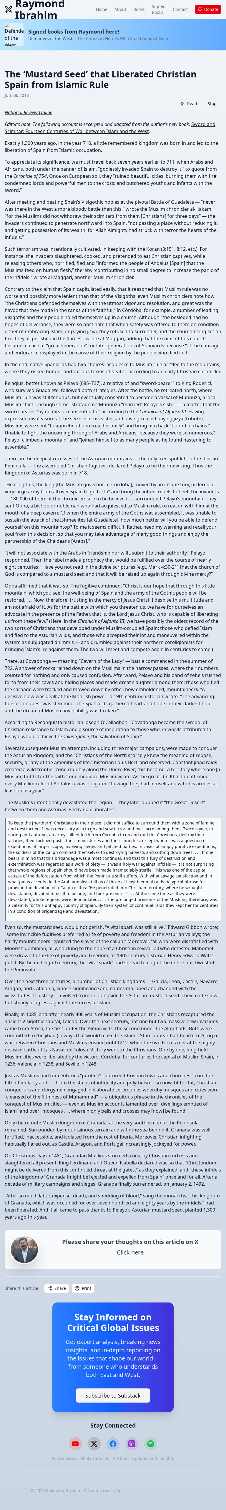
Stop (212, 103)
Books (139, 9)
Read (192, 103)
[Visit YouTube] (75, 1444)
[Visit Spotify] (151, 1444)
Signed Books (159, 9)
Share (60, 1288)
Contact (180, 9)
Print (86, 1288)
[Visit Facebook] (113, 1444)
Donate (211, 9)
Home (101, 9)
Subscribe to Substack (113, 1395)
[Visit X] (94, 1444)
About (120, 9)
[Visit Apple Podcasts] (132, 1444)
